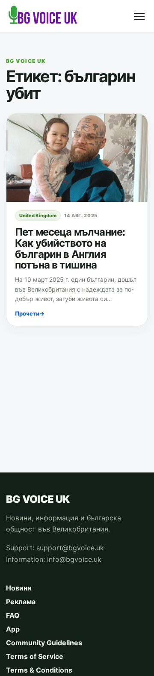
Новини (19, 588)
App (13, 629)
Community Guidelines (44, 642)
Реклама (21, 601)
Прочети (29, 313)
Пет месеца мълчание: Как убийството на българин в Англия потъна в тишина (70, 249)
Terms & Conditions (39, 670)
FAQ (13, 615)
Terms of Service (34, 656)
